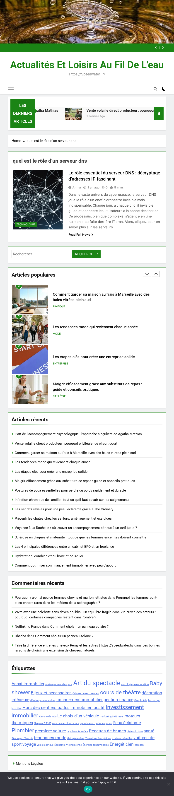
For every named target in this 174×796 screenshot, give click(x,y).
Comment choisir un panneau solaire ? (79, 627)
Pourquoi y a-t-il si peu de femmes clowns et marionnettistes (61, 598)
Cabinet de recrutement (85, 693)
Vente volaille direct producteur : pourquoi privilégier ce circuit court (66, 443)
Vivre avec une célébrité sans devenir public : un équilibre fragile (63, 612)
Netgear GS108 (42, 723)
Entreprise (60, 338)
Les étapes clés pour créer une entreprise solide (94, 331)
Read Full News (79, 234)
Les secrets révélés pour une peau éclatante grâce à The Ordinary (64, 509)
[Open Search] (155, 89)
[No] (168, 784)
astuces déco (141, 684)
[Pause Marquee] (159, 113)
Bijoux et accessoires (51, 692)
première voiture (50, 730)
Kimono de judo (47, 716)
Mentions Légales (29, 764)
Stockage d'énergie (22, 738)
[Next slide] (163, 48)
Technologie (26, 224)
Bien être (59, 370)
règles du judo (135, 731)
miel (120, 716)
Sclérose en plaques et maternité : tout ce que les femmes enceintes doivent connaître (80, 537)
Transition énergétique (98, 738)
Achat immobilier (28, 683)
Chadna (20, 636)
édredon (139, 744)
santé (149, 730)
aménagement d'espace (58, 684)
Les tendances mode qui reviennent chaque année (95, 301)
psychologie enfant (77, 731)
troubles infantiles (122, 738)
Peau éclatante (127, 722)
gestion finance (118, 699)
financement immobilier (79, 699)
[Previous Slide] (156, 48)
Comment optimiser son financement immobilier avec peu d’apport (65, 565)
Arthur (76, 187)
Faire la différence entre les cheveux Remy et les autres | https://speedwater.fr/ (74, 645)
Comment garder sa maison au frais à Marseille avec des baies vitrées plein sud (75, 453)
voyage (29, 744)
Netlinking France (28, 627)
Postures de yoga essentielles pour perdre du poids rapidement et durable (70, 490)
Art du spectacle (96, 683)
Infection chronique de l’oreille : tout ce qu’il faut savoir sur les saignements (72, 500)
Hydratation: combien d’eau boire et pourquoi (49, 556)
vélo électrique (45, 744)
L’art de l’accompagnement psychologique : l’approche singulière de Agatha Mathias (78, 434)
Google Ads (140, 700)
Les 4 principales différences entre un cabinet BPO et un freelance (64, 547)
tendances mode (50, 737)
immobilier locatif (87, 707)
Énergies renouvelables (96, 744)
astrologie (127, 684)
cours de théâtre (120, 692)
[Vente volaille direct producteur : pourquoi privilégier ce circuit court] (63, 116)
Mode (57, 308)
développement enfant (43, 700)
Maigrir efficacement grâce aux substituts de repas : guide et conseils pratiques (75, 481)
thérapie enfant (76, 738)
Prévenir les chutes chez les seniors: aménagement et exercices (63, 518)
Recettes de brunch (107, 730)
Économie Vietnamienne (68, 744)
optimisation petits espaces (96, 723)
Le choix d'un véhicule (78, 716)
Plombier (23, 730)
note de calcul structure (65, 723)
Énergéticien (122, 744)
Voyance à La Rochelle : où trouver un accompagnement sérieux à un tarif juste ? (76, 528)
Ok (88, 789)
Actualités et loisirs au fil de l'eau (87, 64)
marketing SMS (109, 716)
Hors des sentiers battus (46, 707)
